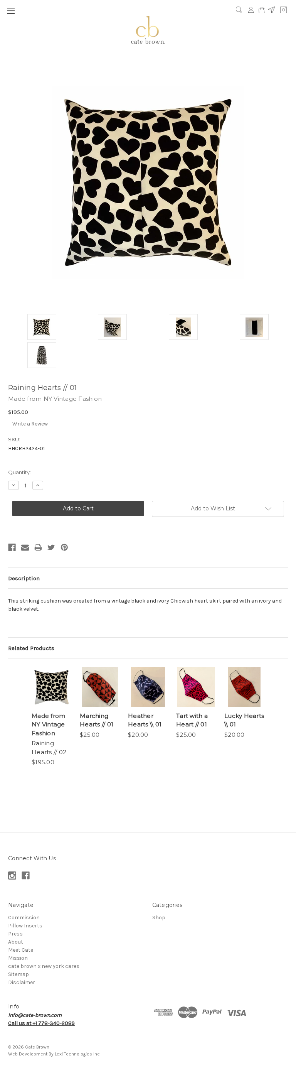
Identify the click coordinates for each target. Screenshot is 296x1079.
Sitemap (18, 974)
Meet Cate (20, 950)
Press (15, 933)
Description (24, 578)
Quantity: (19, 472)
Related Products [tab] (31, 648)
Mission (18, 958)
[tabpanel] (52, 717)
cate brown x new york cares (43, 966)
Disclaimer (21, 982)
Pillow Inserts (25, 925)
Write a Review (30, 423)
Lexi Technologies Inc (77, 1054)
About (15, 942)
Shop (158, 917)
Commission (24, 917)
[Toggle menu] (10, 10)
